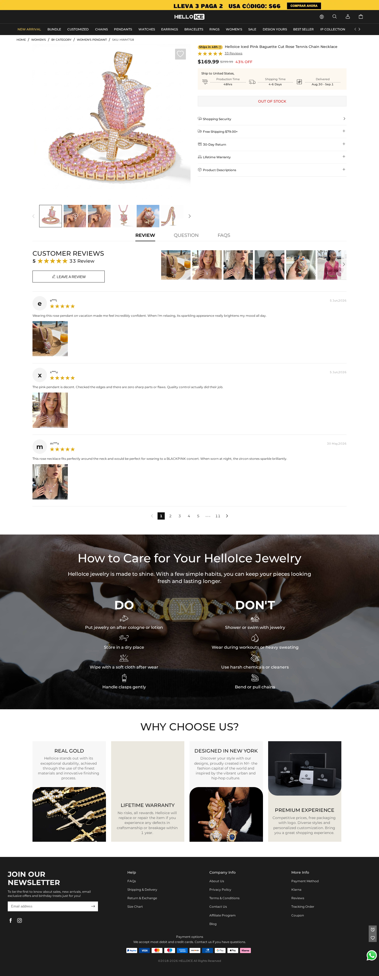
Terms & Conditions (224, 898)
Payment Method (305, 881)
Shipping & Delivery (142, 889)
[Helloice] (189, 5)
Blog (213, 924)
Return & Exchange (142, 898)
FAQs (131, 881)
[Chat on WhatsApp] (372, 955)
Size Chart (135, 906)
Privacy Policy (220, 889)
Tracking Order (302, 906)
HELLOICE (186, 961)
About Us (216, 881)
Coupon (297, 915)
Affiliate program (222, 915)
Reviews (297, 898)
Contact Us (218, 906)
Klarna (296, 889)
